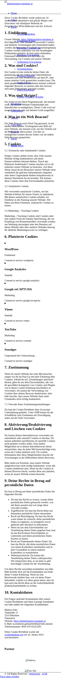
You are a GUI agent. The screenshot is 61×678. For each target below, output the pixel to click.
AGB (44, 673)
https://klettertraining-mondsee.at (37, 39)
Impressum (34, 673)
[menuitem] (33, 13)
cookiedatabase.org (14, 634)
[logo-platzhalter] (19, 3)
